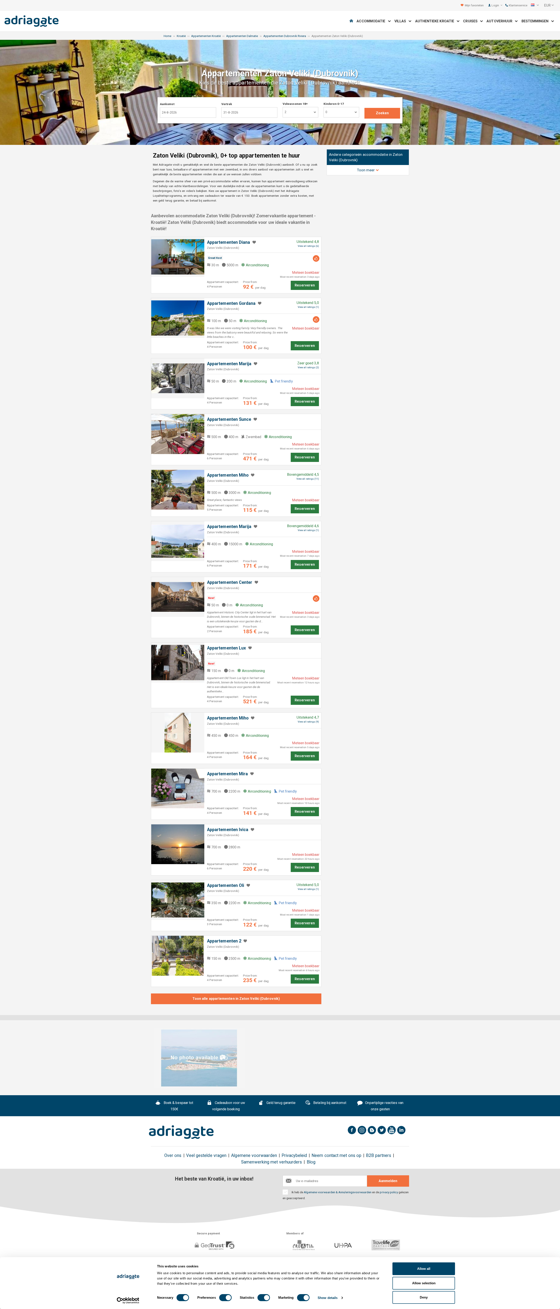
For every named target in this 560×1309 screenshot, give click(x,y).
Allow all (423, 1268)
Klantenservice (517, 5)
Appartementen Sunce (229, 419)
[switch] (225, 1297)
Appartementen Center (229, 582)
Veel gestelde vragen (206, 1155)
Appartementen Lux (226, 648)
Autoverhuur (500, 21)
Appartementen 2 (224, 941)
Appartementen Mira (227, 773)
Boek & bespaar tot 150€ (178, 1106)
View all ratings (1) (308, 307)
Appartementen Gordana (231, 303)
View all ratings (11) (307, 478)
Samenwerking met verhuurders (271, 1162)
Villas (401, 21)
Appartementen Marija (229, 363)
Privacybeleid (294, 1155)
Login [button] (495, 5)
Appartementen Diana (228, 242)
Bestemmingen (536, 21)
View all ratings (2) (308, 367)
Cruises (471, 21)
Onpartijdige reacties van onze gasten (383, 1106)
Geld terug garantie (281, 1103)
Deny (424, 1297)
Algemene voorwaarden (254, 1155)
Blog (311, 1162)
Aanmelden (388, 1181)
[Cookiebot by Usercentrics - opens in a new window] (128, 1300)
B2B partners (378, 1155)
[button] (535, 5)
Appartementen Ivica (227, 829)
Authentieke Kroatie (436, 21)
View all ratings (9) (308, 721)
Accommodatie (372, 21)
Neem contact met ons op (336, 1155)
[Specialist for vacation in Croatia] (181, 1132)
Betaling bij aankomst (329, 1103)
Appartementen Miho (227, 475)
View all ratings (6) (308, 246)
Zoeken (382, 113)
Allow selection (424, 1283)
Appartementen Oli (225, 885)
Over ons (173, 1155)
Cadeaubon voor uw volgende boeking (228, 1106)
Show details (328, 1298)
